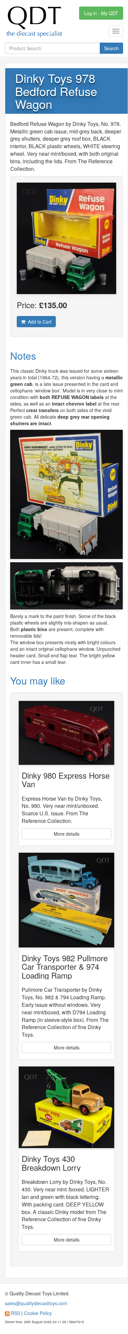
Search (111, 48)
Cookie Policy (38, 1313)
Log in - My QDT (101, 13)
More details (66, 833)
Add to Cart (38, 321)
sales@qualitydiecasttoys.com (36, 1303)
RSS (15, 1313)
